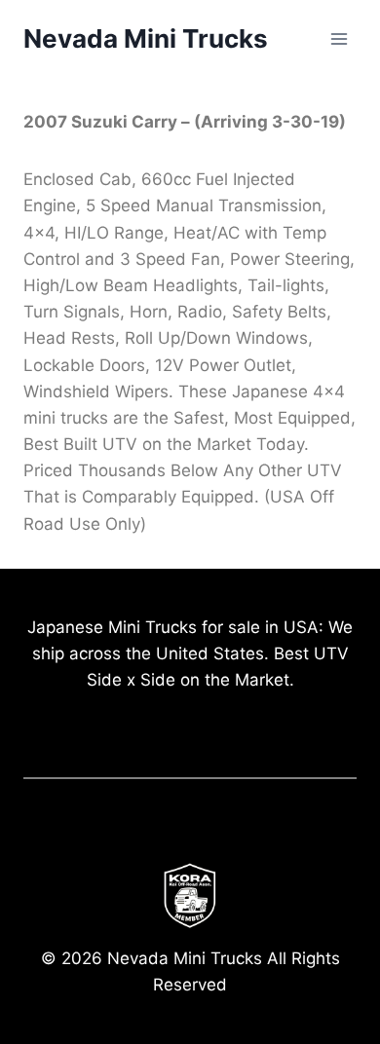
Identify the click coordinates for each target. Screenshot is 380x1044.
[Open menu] (339, 38)
